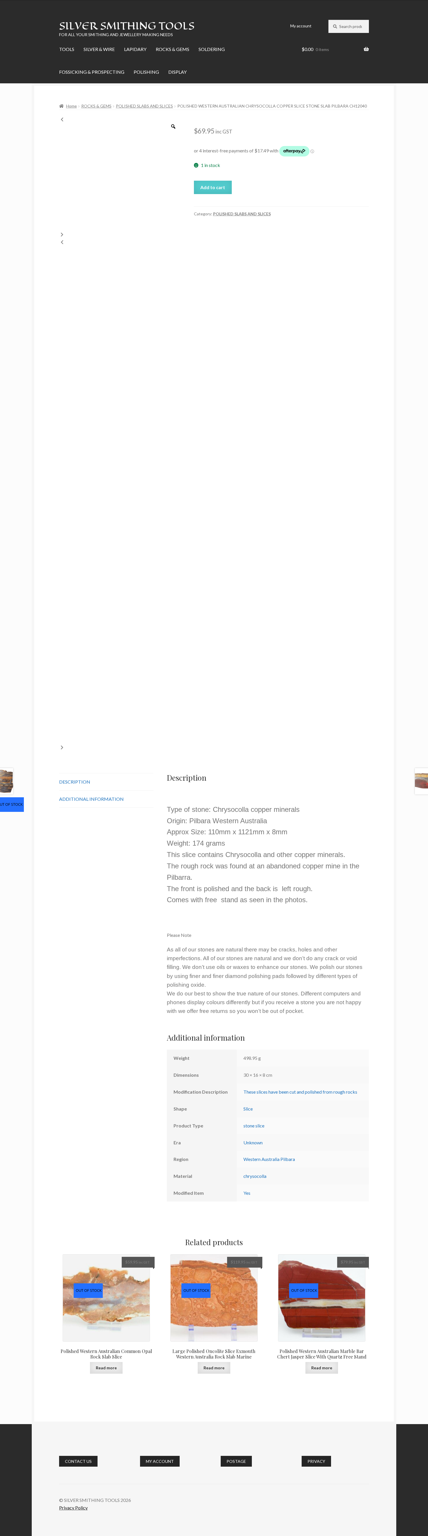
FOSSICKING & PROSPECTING (91, 72)
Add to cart (212, 187)
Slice (248, 1108)
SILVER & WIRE (99, 49)
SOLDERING (212, 49)
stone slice (253, 1125)
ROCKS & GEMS (172, 49)
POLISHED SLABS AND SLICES (144, 105)
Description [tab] (74, 781)
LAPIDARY (135, 49)
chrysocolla (254, 1176)
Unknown (253, 1142)
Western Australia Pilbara (269, 1159)
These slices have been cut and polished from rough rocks (300, 1092)
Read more (106, 1367)
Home (71, 105)
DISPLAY (177, 72)
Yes (246, 1193)
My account (301, 25)
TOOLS (66, 49)
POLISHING (146, 72)
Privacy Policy (73, 1507)
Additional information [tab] (91, 799)
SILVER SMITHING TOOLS (126, 25)
